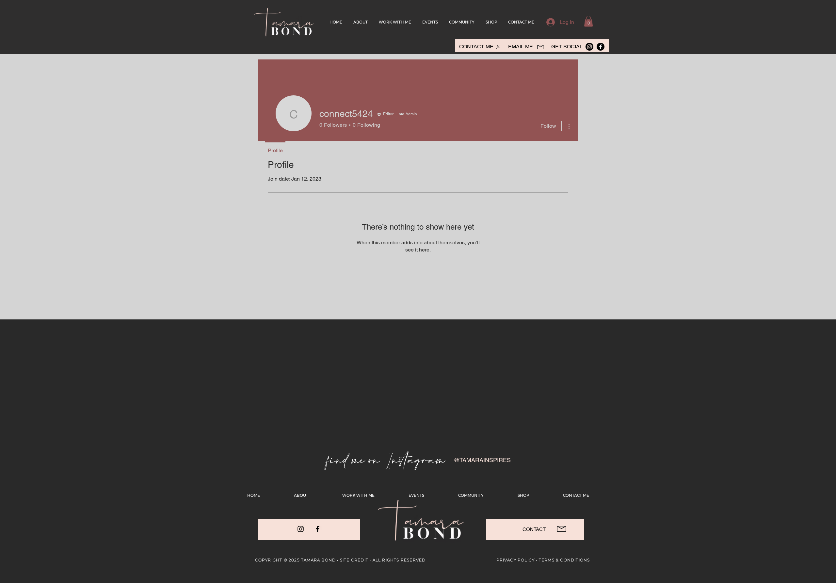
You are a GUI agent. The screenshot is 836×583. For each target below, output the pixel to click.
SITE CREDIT (354, 560)
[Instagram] (301, 529)
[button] (588, 21)
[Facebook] (318, 529)
